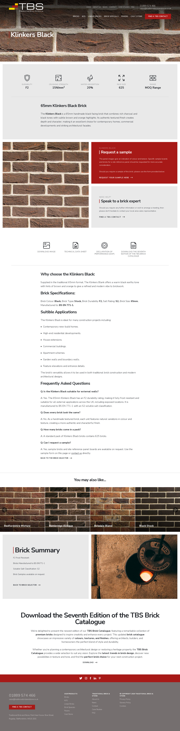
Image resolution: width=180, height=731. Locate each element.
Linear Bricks (94, 16)
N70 (83, 16)
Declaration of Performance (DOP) (105, 253)
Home (88, 7)
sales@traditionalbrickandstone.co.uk (155, 8)
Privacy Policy (125, 699)
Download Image (46, 252)
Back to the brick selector (54, 458)
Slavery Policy (125, 702)
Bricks (76, 16)
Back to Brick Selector (25, 585)
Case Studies (124, 7)
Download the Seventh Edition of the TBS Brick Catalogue (133, 254)
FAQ (132, 7)
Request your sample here (114, 178)
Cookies (123, 706)
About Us (97, 7)
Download (88, 662)
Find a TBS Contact (110, 217)
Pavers (124, 16)
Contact (112, 7)
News (105, 7)
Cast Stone (136, 16)
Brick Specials (111, 16)
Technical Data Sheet (75, 252)
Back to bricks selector (23, 27)
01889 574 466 (147, 6)
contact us (76, 453)
